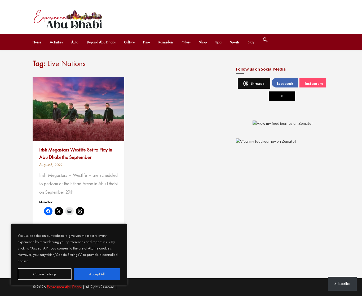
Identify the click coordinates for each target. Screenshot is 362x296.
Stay (251, 42)
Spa (218, 42)
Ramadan (165, 42)
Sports (234, 42)
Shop (203, 42)
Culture (129, 42)
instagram (314, 83)
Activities (56, 42)
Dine (146, 42)
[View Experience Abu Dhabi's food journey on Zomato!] (283, 122)
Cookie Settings (44, 274)
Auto (74, 42)
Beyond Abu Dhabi (101, 42)
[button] (265, 40)
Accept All (97, 274)
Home (37, 42)
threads (257, 83)
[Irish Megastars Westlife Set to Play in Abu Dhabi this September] (78, 108)
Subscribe (342, 283)
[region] (69, 254)
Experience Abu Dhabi (64, 287)
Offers (186, 42)
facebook (285, 83)
